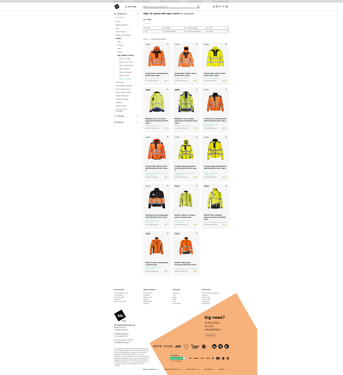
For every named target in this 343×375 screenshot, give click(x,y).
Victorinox (176, 293)
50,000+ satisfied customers (170, 1)
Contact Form (206, 297)
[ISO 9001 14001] (186, 346)
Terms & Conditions (149, 369)
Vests (119, 49)
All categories (120, 17)
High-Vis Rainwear (125, 72)
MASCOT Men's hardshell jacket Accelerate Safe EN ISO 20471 (215, 217)
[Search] (198, 6)
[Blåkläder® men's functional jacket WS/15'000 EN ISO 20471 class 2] (157, 102)
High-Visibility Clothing (125, 55)
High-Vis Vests (124, 76)
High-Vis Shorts (124, 69)
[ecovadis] (168, 346)
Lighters (146, 299)
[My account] (220, 6)
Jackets (120, 52)
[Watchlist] (167, 44)
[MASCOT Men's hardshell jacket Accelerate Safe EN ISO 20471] (215, 198)
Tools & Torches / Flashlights (122, 110)
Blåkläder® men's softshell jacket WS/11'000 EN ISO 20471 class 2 (186, 121)
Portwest (148, 78)
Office (118, 22)
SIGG (174, 295)
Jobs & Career (206, 299)
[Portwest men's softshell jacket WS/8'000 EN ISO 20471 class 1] (157, 198)
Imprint (221, 369)
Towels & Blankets (122, 99)
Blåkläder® (148, 125)
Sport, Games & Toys (123, 89)
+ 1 (222, 115)
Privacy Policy (191, 369)
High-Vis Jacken (125, 79)
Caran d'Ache (177, 303)
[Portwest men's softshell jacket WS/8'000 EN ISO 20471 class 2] (215, 102)
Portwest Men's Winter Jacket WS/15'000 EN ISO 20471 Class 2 (156, 168)
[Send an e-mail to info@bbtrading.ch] (217, 6)
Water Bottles (147, 301)
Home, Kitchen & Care (123, 92)
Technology (120, 82)
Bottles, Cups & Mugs (123, 35)
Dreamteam (205, 301)
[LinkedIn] (214, 346)
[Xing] (220, 346)
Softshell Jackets (213, 124)
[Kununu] (226, 346)
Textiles (118, 38)
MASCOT (177, 220)
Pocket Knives (147, 293)
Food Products (121, 32)
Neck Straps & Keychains (124, 86)
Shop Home (132, 7)
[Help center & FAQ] (190, 358)
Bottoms (120, 45)
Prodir (174, 301)
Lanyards (146, 303)
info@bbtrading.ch (121, 334)
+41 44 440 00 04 (120, 336)
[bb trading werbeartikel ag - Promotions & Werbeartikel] (117, 6)
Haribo (175, 297)
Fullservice (117, 299)
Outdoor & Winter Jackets (158, 173)
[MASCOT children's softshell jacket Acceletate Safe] (186, 198)
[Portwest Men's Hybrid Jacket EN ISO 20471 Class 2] (215, 56)
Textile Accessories (122, 96)
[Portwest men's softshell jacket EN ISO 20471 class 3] (157, 56)
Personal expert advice (222, 1)
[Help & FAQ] (214, 6)
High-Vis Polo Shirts (126, 62)
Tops (119, 42)
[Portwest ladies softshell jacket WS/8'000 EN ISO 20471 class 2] (215, 149)
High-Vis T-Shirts (125, 59)
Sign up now (210, 335)
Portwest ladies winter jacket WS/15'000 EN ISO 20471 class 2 (185, 168)
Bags (117, 28)
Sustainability (206, 303)
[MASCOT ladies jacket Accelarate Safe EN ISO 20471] (186, 246)
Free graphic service (197, 1)
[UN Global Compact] (204, 346)
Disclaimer (207, 369)
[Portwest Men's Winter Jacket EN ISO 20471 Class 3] (186, 56)
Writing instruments (122, 25)
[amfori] (157, 346)
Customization (118, 295)
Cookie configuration (171, 369)
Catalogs (204, 295)
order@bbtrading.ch (122, 342)
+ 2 (222, 212)
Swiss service (120, 1)
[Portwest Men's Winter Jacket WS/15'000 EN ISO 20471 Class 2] (157, 149)
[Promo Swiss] (195, 346)
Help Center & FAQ (120, 301)
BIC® (174, 299)
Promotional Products (121, 293)
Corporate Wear (119, 297)
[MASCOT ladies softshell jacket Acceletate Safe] (157, 246)
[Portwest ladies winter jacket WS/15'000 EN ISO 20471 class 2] (186, 149)
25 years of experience (143, 1)
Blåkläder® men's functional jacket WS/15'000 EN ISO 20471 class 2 (157, 121)
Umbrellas (119, 103)
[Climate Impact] (178, 346)
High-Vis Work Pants (126, 65)
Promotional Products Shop (210, 293)
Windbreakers (213, 222)
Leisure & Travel (121, 106)
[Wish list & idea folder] (223, 6)
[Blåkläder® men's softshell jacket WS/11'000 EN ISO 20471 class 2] (186, 102)
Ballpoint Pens (147, 297)
